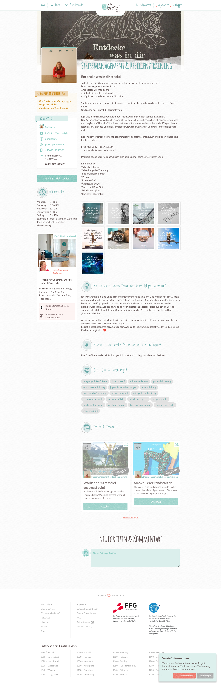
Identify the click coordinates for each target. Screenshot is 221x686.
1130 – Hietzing (120, 657)
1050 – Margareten (49, 674)
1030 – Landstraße (49, 665)
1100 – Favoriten (85, 670)
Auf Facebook (83, 626)
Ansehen (105, 506)
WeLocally (130, 616)
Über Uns (45, 622)
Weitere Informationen (184, 669)
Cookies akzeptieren (184, 675)
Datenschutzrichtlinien (87, 609)
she (45, 617)
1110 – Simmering (85, 674)
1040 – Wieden (48, 670)
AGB (79, 617)
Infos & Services (48, 609)
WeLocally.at (46, 604)
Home (43, 5)
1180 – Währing (156, 652)
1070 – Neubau (84, 657)
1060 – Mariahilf (84, 652)
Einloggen (177, 5)
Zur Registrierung (59, 107)
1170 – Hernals (120, 674)
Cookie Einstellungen (86, 613)
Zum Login (44, 107)
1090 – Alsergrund (85, 665)
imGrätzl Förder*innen (110, 595)
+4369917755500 (54, 150)
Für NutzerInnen (143, 5)
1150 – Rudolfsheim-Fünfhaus (125, 665)
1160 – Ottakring (121, 670)
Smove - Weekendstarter (153, 483)
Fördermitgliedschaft (50, 613)
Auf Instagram (83, 622)
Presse (44, 626)
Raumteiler (156, 616)
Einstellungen (205, 675)
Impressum (82, 604)
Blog (43, 631)
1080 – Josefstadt (85, 661)
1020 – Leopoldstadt (50, 661)
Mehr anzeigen (130, 517)
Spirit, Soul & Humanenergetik (111, 370)
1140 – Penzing (120, 661)
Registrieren (163, 5)
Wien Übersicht (48, 652)
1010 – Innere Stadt (50, 657)
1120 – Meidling (120, 652)
